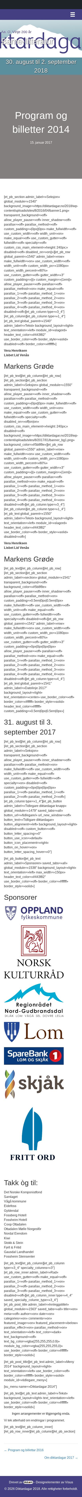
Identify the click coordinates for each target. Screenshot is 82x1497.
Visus (69, 1482)
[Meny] (72, 14)
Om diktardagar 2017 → (61, 1457)
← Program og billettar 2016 (24, 1450)
